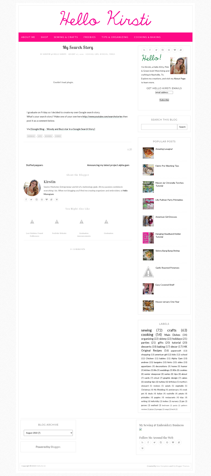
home (174, 366)
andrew (144, 362)
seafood (154, 405)
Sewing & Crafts (66, 37)
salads (168, 386)
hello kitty (155, 401)
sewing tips (149, 381)
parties (145, 342)
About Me (28, 37)
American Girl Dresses (166, 216)
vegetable (179, 386)
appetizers (146, 366)
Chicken (150, 358)
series (167, 374)
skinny (163, 338)
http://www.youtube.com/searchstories (102, 116)
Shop (44, 37)
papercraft (176, 350)
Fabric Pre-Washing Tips (167, 165)
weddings (164, 370)
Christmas (145, 390)
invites (165, 401)
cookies (183, 370)
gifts (160, 342)
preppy (159, 409)
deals (150, 393)
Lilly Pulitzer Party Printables (169, 199)
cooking (147, 334)
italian (159, 393)
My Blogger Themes (181, 466)
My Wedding (159, 390)
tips (176, 374)
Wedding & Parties (35, 48)
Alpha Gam (176, 358)
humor (184, 366)
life (97, 54)
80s (174, 370)
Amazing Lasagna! (164, 149)
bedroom (165, 405)
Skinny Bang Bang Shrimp (168, 250)
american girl (161, 354)
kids (174, 354)
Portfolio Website (59, 233)
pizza (152, 409)
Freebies (90, 37)
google (90, 54)
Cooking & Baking (147, 37)
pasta (175, 405)
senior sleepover (152, 374)
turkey (162, 381)
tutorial (176, 342)
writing (144, 401)
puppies (157, 397)
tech (173, 409)
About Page (180, 78)
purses (144, 405)
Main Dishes (172, 334)
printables (145, 397)
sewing (146, 330)
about (184, 374)
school (104, 54)
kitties (147, 370)
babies (162, 358)
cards (147, 378)
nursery (175, 401)
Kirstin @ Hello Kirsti (55, 54)
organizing (147, 338)
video (112, 54)
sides (180, 362)
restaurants (170, 397)
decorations (161, 366)
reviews (156, 386)
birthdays (173, 382)
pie (183, 401)
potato (181, 393)
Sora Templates (162, 466)
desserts (146, 346)
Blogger (55, 446)
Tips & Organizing (114, 37)
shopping (145, 354)
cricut (156, 378)
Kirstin (50, 181)
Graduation (108, 233)
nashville (170, 393)
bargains (158, 362)
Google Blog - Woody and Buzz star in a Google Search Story (62, 129)
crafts (171, 330)
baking (161, 346)
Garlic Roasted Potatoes (167, 267)
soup (167, 409)
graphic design (170, 378)
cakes (184, 378)
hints (169, 362)
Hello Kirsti (41, 466)
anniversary (174, 390)
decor (174, 346)
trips (182, 397)
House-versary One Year (167, 301)
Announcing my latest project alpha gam (108, 165)
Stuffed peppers (34, 165)
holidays (177, 338)
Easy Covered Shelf (165, 284)
